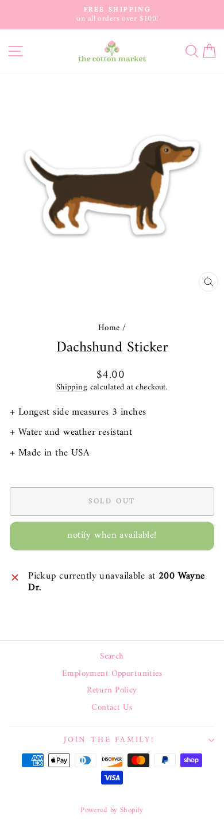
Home (109, 328)
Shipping (71, 387)
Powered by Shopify (112, 810)
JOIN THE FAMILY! (109, 740)
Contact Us (111, 708)
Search (112, 656)
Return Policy (112, 690)
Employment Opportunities (112, 674)
